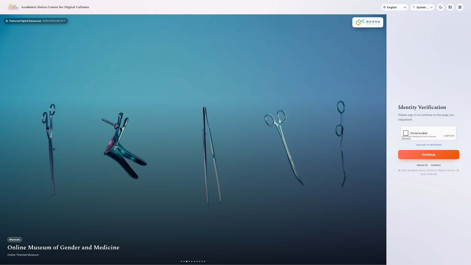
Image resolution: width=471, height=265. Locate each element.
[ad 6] (194, 261)
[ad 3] (186, 261)
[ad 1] (181, 261)
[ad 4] (189, 261)
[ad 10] (204, 261)
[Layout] (460, 7)
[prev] (7, 140)
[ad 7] (197, 261)
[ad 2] (184, 261)
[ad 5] (191, 261)
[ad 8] (199, 261)
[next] (380, 140)
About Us (422, 165)
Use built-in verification (429, 144)
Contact (436, 165)
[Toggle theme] (441, 7)
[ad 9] (202, 261)
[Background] (450, 7)
